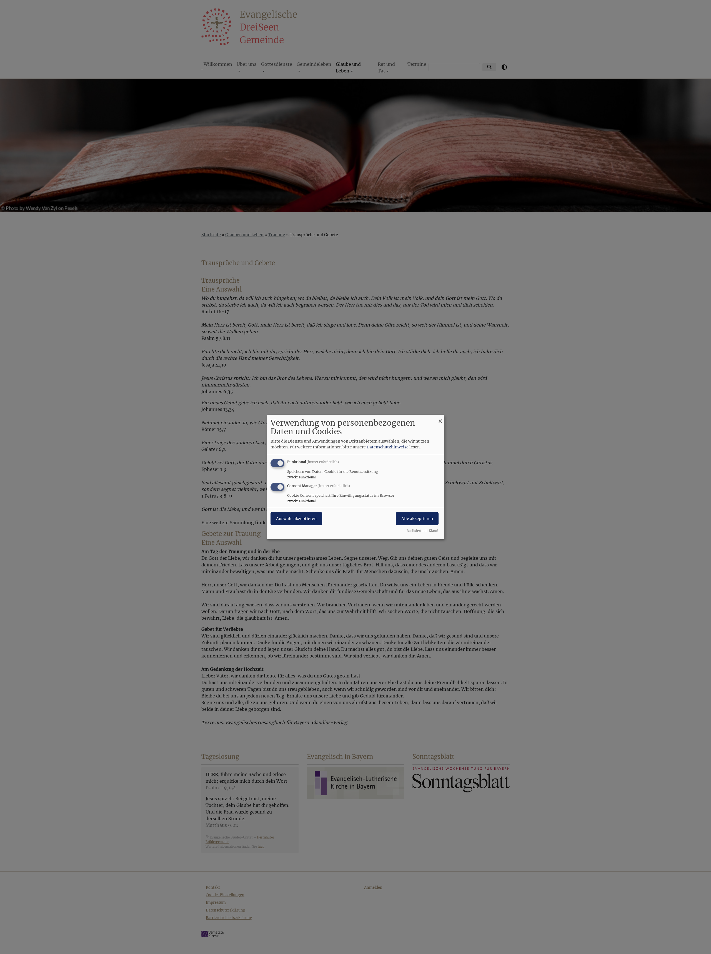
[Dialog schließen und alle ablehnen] (440, 418)
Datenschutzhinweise (388, 447)
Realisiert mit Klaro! (422, 531)
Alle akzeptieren (417, 518)
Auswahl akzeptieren (296, 518)
